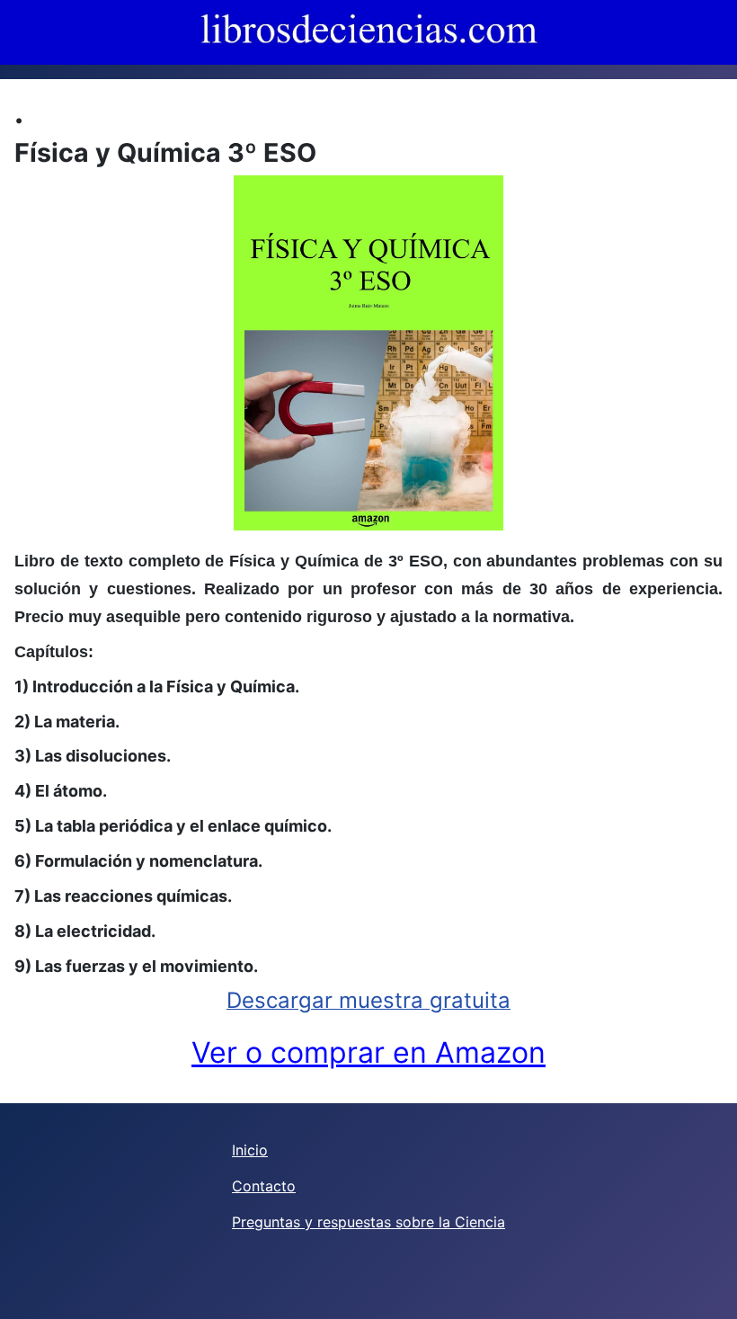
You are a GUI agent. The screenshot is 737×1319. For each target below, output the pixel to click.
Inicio (250, 1150)
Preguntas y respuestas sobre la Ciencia (368, 1222)
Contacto (264, 1186)
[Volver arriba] (705, 1286)
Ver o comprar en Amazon (368, 1052)
